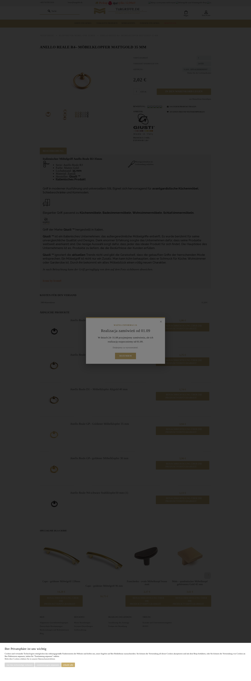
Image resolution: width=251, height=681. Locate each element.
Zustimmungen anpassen (48, 665)
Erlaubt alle (68, 665)
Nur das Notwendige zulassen (20, 665)
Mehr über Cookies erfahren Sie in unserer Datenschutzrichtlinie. (30, 659)
